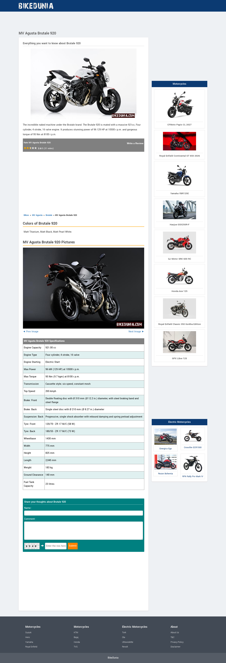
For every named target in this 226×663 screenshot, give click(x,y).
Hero (27, 637)
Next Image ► (136, 331)
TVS (76, 646)
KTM (76, 632)
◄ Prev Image (30, 331)
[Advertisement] (113, 20)
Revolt (125, 646)
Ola (123, 637)
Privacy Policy (177, 642)
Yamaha (29, 642)
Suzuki (28, 632)
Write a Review (135, 143)
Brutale (49, 215)
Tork (124, 632)
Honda (77, 642)
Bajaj (76, 637)
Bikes (26, 215)
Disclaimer (175, 646)
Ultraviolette (127, 642)
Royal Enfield (31, 646)
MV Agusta (37, 215)
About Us (175, 632)
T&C (172, 637)
